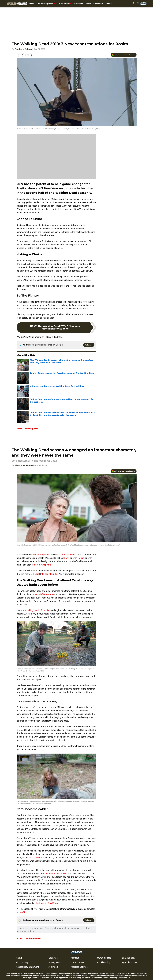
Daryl (66, 558)
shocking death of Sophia (36, 610)
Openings (53, 958)
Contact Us (98, 4)
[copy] (31, 54)
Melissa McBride (49, 574)
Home (19, 429)
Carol (37, 574)
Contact (75, 958)
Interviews (78, 4)
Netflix (22, 912)
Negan (81, 558)
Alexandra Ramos (24, 465)
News (31, 4)
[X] (138, 3)
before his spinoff (42, 564)
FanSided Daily (128, 958)
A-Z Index (53, 967)
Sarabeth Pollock (23, 49)
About (88, 4)
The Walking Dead (45, 4)
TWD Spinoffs (63, 4)
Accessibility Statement (27, 967)
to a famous (35, 857)
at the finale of (45, 903)
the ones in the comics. (55, 873)
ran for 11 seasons (66, 554)
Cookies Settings (79, 967)
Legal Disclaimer (129, 962)
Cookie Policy (103, 962)
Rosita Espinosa (31, 429)
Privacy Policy (55, 962)
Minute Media (17, 973)
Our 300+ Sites (104, 958)
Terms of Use (77, 962)
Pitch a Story (22, 962)
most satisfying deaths (42, 594)
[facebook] (133, 3)
